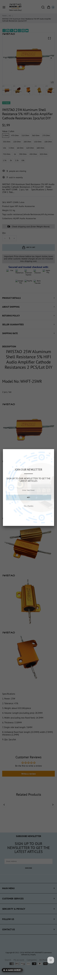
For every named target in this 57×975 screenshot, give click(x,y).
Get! (28, 497)
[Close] (49, 453)
